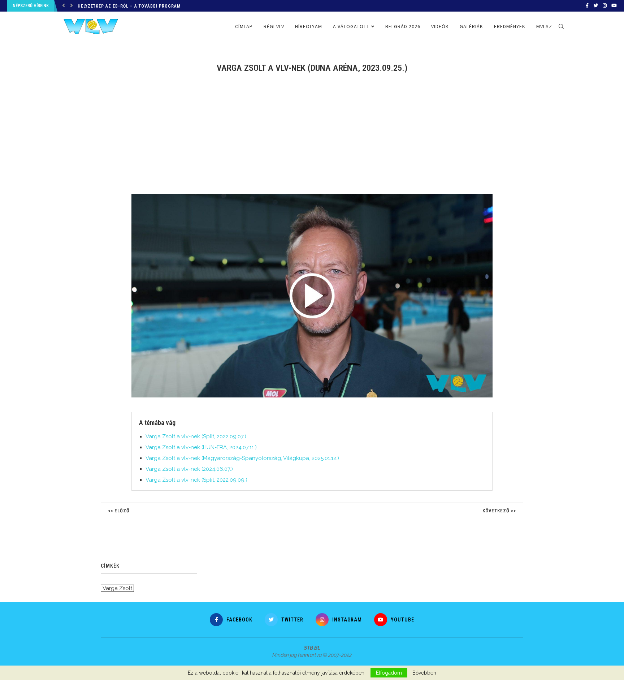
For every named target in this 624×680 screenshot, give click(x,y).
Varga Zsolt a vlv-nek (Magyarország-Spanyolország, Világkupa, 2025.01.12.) (242, 458)
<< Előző (119, 510)
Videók (440, 26)
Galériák (471, 26)
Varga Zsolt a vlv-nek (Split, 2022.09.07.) (196, 436)
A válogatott (351, 26)
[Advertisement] (312, 138)
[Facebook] (587, 6)
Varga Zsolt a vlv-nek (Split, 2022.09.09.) (196, 480)
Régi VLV (274, 26)
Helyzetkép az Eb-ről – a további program (129, 6)
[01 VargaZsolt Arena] (315, 197)
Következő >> (499, 510)
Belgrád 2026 (402, 26)
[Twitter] (595, 6)
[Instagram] (605, 6)
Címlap (244, 26)
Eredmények (509, 26)
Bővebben (424, 672)
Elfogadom (389, 673)
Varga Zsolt (117, 588)
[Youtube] (614, 6)
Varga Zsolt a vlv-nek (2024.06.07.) (189, 469)
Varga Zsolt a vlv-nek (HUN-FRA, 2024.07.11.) (201, 447)
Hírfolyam (308, 26)
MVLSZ (544, 26)
